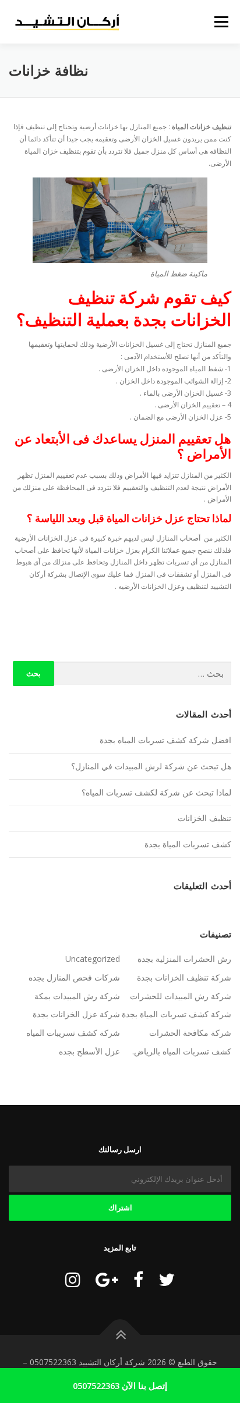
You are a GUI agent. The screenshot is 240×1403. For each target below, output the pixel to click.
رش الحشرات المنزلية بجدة (184, 958)
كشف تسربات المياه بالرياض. (181, 1051)
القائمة (221, 22)
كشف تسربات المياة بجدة (187, 844)
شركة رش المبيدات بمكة (77, 995)
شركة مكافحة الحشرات (190, 1032)
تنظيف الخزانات (204, 817)
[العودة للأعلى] (120, 1334)
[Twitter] (166, 1279)
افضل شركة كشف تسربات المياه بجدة (165, 739)
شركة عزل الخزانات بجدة (76, 1014)
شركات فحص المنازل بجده (74, 977)
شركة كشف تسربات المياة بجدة (176, 1014)
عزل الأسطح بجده (89, 1051)
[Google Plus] (107, 1279)
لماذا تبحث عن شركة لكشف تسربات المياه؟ (156, 792)
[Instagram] (72, 1279)
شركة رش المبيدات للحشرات (180, 995)
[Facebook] (138, 1279)
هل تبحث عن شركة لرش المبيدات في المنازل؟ (151, 766)
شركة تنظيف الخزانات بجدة (184, 977)
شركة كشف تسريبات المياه (73, 1032)
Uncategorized (92, 958)
